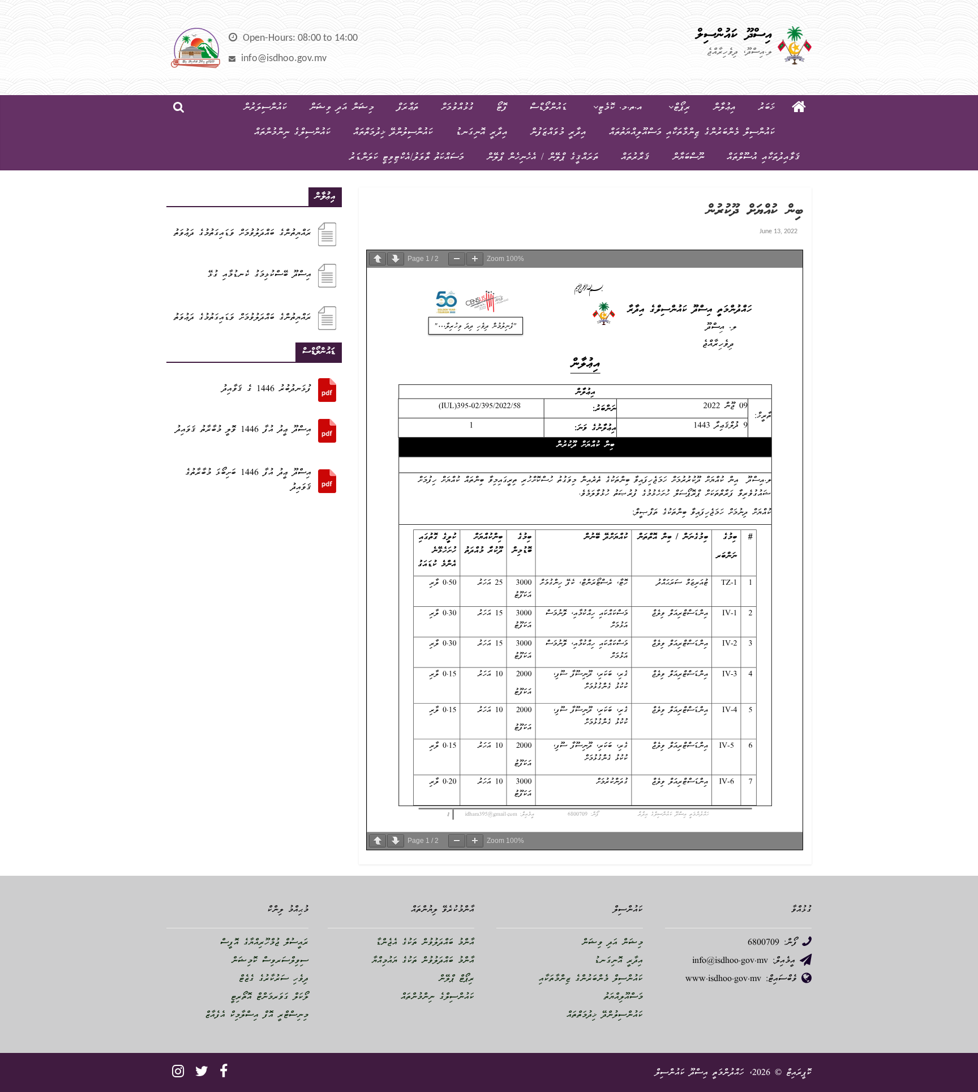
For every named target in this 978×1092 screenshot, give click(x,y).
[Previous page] (377, 258)
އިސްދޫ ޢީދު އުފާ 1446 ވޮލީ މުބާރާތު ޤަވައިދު (243, 430)
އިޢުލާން (724, 108)
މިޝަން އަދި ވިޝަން (342, 108)
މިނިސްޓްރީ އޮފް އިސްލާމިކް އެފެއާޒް (256, 1015)
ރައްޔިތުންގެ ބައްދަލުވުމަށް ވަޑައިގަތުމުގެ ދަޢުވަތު (242, 234)
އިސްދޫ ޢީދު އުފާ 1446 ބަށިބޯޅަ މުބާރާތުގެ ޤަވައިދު (248, 480)
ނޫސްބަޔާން (688, 158)
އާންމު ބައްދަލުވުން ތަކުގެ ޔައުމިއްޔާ (423, 961)
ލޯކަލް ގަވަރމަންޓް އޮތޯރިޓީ (269, 997)
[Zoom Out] (456, 258)
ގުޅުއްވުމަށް (457, 108)
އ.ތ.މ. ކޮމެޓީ (620, 108)
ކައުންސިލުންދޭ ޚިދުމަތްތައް (393, 133)
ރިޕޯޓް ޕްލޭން (456, 979)
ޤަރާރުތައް (635, 158)
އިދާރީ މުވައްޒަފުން (558, 133)
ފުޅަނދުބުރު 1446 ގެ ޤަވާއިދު (266, 389)
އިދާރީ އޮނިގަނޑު (482, 133)
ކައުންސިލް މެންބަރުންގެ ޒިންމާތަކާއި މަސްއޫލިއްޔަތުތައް (692, 133)
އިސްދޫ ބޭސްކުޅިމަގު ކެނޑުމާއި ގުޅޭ (259, 275)
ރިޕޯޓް (682, 108)
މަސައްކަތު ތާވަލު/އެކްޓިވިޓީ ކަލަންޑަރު (406, 158)
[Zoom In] (474, 258)
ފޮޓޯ (501, 108)
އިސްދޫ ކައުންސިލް (734, 35)
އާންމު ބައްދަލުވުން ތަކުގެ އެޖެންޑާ (425, 943)
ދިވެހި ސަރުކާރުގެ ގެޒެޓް (273, 979)
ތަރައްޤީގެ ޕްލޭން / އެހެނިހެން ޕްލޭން (542, 158)
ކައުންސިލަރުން (265, 108)
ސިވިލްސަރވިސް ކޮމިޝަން (269, 961)
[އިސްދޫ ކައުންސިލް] (799, 108)
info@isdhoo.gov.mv (284, 58)
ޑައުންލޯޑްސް (548, 108)
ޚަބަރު (766, 108)
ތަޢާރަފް (407, 108)
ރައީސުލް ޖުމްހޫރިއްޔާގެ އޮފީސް (264, 943)
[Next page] (395, 258)
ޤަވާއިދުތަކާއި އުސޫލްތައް (763, 158)
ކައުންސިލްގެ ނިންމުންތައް (292, 133)
